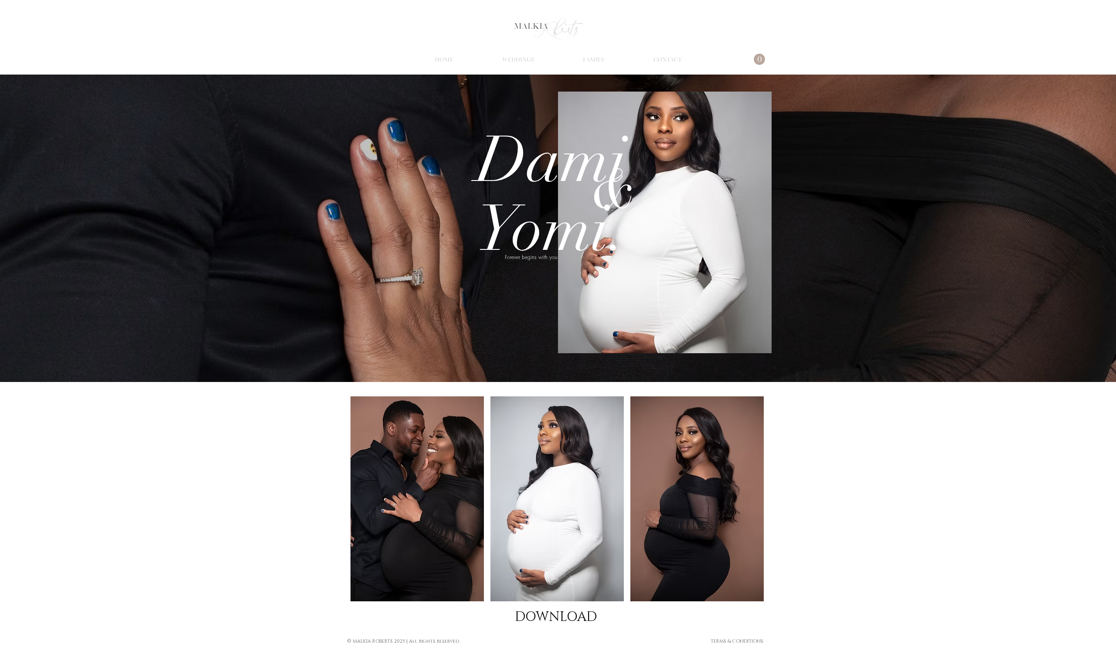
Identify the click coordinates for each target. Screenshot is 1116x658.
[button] (759, 59)
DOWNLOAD (556, 617)
